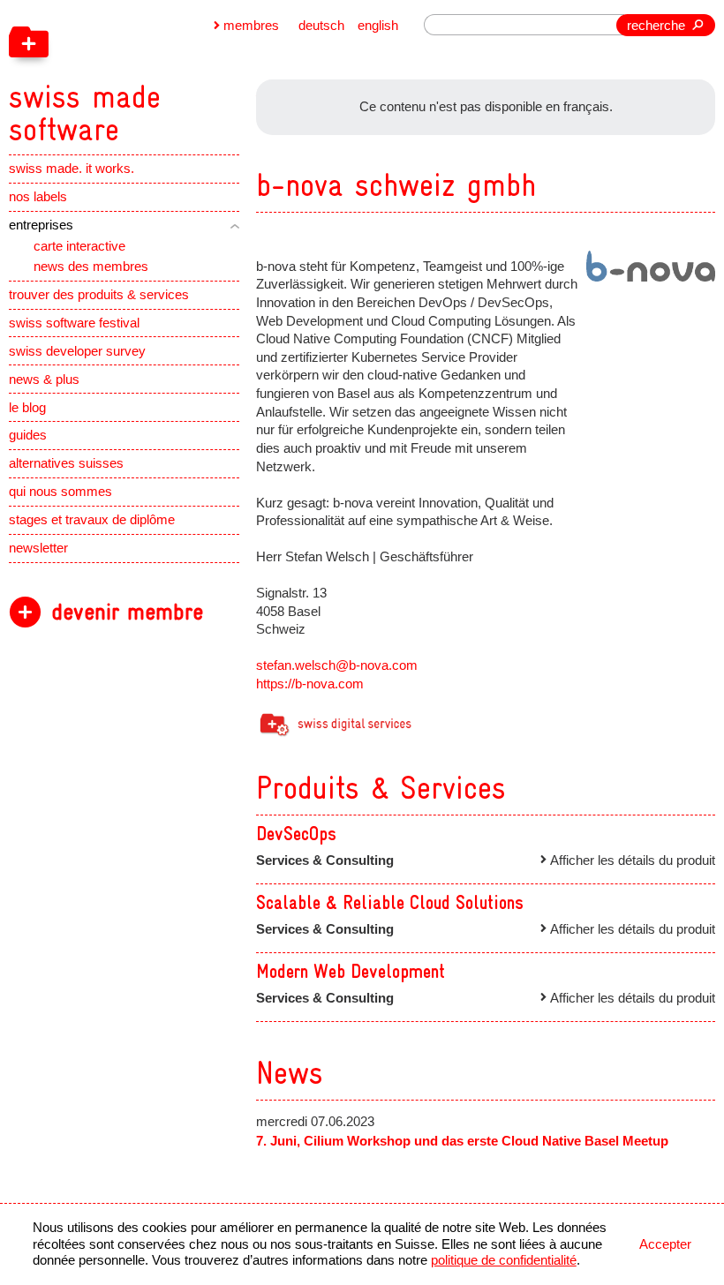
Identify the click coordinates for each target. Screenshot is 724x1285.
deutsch (321, 26)
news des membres (91, 266)
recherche (656, 26)
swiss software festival (74, 323)
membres (251, 26)
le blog (27, 408)
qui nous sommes (60, 492)
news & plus (44, 379)
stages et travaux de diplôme (92, 520)
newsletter (38, 548)
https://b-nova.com (310, 684)
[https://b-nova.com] (650, 266)
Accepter (665, 1244)
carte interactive (79, 246)
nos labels (38, 197)
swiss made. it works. (71, 169)
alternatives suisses (66, 463)
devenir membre (127, 612)
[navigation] (171, 73)
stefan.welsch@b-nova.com (337, 665)
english (378, 26)
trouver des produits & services (99, 295)
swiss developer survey (77, 351)
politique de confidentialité (504, 1260)
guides (28, 435)
